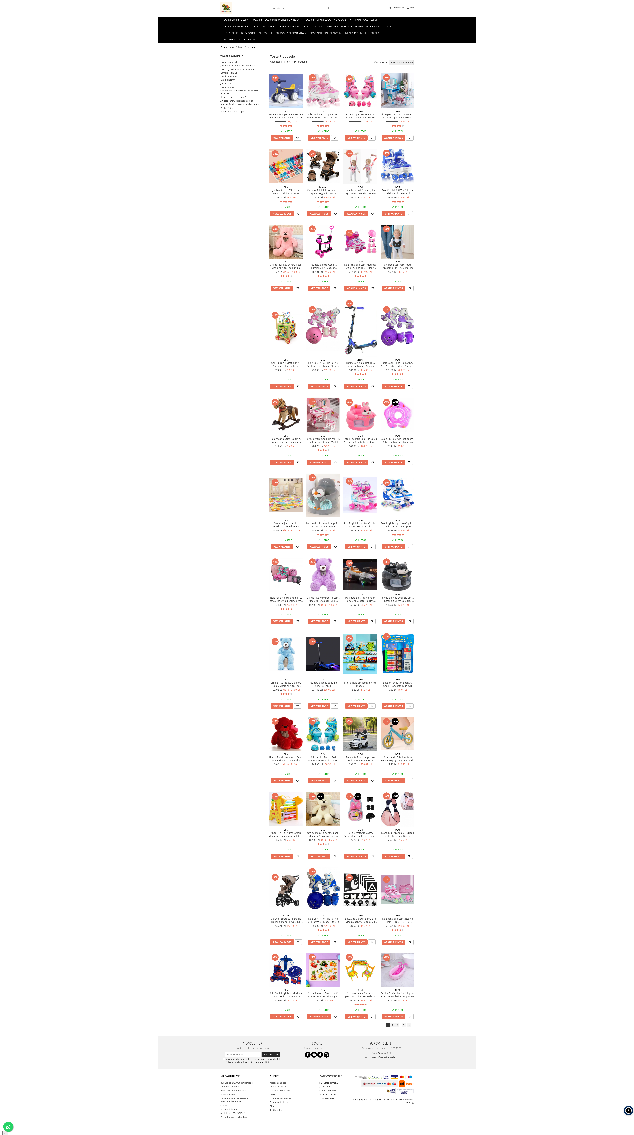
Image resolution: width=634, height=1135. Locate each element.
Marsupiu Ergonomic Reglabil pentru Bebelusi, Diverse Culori (397, 834)
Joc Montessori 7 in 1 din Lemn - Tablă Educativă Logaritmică (286, 192)
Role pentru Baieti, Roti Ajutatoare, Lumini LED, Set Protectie (323, 759)
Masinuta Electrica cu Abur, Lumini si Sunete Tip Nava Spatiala (360, 599)
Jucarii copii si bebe (229, 61)
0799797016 (383, 1052)
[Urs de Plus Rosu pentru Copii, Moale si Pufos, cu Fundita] (286, 734)
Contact (224, 1105)
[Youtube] (314, 1055)
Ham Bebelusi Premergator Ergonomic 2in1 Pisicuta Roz (360, 192)
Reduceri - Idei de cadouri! (233, 97)
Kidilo (286, 915)
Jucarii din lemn (227, 79)
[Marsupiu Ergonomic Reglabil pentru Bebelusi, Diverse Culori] (397, 809)
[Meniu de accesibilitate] (628, 1110)
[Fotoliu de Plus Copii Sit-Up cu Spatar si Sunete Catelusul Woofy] (397, 575)
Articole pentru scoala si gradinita (236, 100)
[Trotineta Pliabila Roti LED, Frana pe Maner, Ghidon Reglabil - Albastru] (360, 328)
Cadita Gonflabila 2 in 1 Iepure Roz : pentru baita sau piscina (397, 995)
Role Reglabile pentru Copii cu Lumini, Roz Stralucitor (360, 525)
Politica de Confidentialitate (256, 1062)
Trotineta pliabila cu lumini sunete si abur (323, 684)
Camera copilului (228, 72)
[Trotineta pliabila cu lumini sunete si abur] (323, 654)
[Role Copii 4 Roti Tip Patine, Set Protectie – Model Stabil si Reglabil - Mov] (397, 328)
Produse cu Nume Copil (232, 111)
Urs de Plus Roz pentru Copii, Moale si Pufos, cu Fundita (286, 266)
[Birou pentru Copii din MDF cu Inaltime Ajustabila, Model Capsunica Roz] (323, 415)
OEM (286, 111)
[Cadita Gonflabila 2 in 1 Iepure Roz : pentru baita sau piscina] (397, 970)
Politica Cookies (228, 1094)
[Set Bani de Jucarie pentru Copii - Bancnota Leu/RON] (397, 654)
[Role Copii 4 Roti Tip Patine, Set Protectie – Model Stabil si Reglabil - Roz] (323, 328)
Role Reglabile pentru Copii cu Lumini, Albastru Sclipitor (397, 525)
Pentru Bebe (226, 107)
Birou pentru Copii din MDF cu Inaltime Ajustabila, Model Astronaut (397, 116)
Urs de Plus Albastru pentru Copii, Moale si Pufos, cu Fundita (286, 684)
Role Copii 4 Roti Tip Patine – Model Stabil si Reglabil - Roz (323, 116)
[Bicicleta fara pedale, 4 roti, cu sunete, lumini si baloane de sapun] (286, 91)
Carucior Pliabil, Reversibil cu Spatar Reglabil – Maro (323, 192)
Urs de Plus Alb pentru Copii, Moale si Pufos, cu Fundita (323, 834)
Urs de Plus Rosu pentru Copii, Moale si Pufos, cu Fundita (286, 759)
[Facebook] (308, 1055)
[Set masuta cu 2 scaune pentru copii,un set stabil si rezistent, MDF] (360, 970)
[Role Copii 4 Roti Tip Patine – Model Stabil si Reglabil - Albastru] (397, 166)
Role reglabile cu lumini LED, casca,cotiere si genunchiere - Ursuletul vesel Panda (286, 599)
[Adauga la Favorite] (297, 138)
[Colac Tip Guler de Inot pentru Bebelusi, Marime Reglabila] (397, 415)
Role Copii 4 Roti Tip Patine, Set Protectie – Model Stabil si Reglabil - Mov (397, 364)
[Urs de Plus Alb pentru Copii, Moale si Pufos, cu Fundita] (323, 809)
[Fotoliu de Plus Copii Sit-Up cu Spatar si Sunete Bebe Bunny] (360, 415)
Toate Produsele (247, 47)
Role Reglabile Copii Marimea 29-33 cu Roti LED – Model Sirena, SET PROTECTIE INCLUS (360, 266)
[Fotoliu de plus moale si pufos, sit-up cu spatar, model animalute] (323, 495)
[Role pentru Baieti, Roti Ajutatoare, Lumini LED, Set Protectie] (323, 734)
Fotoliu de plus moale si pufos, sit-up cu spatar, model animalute (323, 525)
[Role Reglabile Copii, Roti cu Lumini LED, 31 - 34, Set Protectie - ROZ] (397, 889)
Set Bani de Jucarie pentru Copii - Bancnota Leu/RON (397, 684)
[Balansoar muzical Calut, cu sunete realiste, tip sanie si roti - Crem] (286, 415)
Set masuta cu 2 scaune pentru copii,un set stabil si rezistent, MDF (360, 995)
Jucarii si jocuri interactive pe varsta (237, 65)
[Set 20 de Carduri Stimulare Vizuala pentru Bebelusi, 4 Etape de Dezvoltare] (360, 889)
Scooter (360, 359)
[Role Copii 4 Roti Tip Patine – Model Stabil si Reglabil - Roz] (323, 90)
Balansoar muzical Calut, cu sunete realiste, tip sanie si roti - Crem (286, 440)
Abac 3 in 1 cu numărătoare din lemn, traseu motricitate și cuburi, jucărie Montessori (286, 834)
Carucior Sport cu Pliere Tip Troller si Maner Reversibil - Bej (286, 920)
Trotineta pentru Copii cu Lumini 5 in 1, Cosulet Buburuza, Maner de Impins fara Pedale (323, 266)
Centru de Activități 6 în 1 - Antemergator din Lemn (286, 364)
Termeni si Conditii (229, 1086)
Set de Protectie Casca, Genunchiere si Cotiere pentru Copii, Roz (360, 834)
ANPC (273, 1094)
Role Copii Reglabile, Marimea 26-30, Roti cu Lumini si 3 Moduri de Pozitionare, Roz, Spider (286, 995)
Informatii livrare (228, 1109)
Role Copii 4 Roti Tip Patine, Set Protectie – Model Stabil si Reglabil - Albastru (323, 920)
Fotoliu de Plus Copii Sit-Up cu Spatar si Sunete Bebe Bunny (360, 440)
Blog (272, 1106)
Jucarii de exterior (228, 76)
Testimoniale (276, 1110)
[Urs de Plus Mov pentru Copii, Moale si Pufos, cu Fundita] (323, 575)
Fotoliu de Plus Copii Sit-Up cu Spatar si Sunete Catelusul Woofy (397, 599)
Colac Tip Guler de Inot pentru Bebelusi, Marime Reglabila (397, 440)
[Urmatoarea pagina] (409, 1025)
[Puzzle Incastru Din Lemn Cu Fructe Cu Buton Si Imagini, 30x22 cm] (323, 970)
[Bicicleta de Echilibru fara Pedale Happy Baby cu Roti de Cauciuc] (397, 733)
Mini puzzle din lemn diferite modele (360, 684)
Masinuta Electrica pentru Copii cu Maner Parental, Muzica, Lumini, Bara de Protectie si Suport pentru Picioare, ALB (360, 759)
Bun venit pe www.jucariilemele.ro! (237, 1082)
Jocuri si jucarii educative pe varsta (237, 69)
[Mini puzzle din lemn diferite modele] (360, 654)
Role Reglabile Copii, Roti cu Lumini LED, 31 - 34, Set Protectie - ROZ (397, 920)
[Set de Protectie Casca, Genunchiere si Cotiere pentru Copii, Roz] (360, 809)
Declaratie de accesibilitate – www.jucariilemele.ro (234, 1100)
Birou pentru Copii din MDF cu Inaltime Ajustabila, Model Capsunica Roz (323, 440)
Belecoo (323, 187)
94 (404, 1025)
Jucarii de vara (227, 83)
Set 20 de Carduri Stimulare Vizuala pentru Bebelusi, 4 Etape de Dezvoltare (360, 920)
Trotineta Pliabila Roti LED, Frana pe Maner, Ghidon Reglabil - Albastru (360, 364)
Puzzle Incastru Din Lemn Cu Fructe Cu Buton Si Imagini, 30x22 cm (323, 995)
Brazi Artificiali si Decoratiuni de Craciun (239, 104)
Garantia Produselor (280, 1090)
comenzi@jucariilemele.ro (383, 1057)
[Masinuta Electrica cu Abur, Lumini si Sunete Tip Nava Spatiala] (360, 574)
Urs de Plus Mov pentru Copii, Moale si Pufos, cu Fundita (323, 599)
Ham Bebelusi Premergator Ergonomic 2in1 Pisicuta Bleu (398, 266)
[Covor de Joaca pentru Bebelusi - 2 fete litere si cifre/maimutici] (286, 495)
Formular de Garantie (280, 1098)
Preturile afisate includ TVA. (233, 1117)
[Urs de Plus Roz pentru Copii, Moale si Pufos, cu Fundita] (286, 242)
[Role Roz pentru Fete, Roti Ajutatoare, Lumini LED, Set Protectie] (360, 90)
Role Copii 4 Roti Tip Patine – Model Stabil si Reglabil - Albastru (397, 192)
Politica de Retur (278, 1086)
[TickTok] (320, 1055)
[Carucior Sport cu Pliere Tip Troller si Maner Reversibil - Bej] (286, 890)
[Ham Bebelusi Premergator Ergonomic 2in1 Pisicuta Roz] (360, 166)
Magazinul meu (230, 1076)
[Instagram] (326, 1055)
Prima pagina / (228, 47)
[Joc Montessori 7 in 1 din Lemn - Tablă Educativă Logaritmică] (286, 166)
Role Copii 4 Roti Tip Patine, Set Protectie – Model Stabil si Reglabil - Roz (323, 364)
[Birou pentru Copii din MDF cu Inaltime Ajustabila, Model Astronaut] (397, 90)
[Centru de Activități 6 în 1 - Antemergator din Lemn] (286, 328)
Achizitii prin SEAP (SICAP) (232, 1113)
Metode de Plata (278, 1082)
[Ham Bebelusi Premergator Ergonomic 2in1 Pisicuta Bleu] (397, 242)
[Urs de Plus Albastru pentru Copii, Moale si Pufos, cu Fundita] (286, 654)
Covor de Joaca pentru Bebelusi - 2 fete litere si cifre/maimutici (286, 525)
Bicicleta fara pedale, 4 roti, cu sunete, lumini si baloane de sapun (286, 116)
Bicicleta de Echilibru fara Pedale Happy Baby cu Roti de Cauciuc (397, 759)
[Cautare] (328, 8)
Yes (5, 1132)
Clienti (274, 1076)
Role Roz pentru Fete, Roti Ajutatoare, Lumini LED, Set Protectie (360, 116)
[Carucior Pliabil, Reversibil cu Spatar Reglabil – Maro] (323, 166)
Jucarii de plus (227, 86)
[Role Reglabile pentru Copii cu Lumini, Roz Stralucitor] (360, 495)
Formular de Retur (279, 1102)
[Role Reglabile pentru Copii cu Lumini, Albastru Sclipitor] (397, 495)
